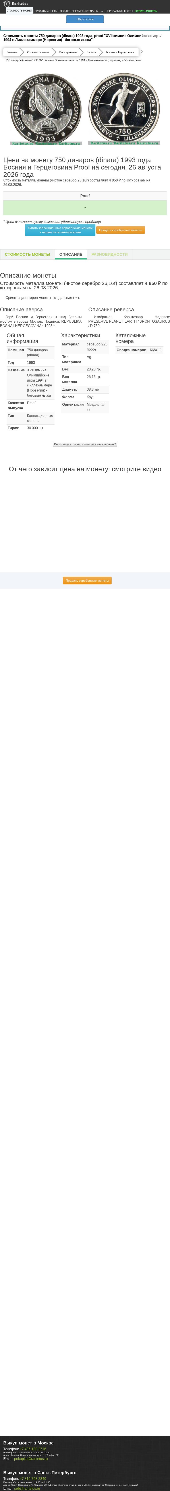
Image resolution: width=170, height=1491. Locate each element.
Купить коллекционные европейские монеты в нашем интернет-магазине (60, 230)
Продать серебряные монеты (120, 230)
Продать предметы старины (79, 11)
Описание (70, 254)
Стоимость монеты (27, 254)
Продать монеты (46, 11)
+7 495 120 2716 (33, 1449)
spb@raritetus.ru (27, 1488)
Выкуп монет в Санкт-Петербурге (39, 1472)
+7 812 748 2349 (33, 1479)
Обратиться (85, 19)
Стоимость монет (19, 10)
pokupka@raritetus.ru (31, 1459)
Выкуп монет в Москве (28, 1442)
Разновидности (109, 254)
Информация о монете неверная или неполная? (85, 444)
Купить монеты (146, 11)
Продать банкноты (120, 11)
